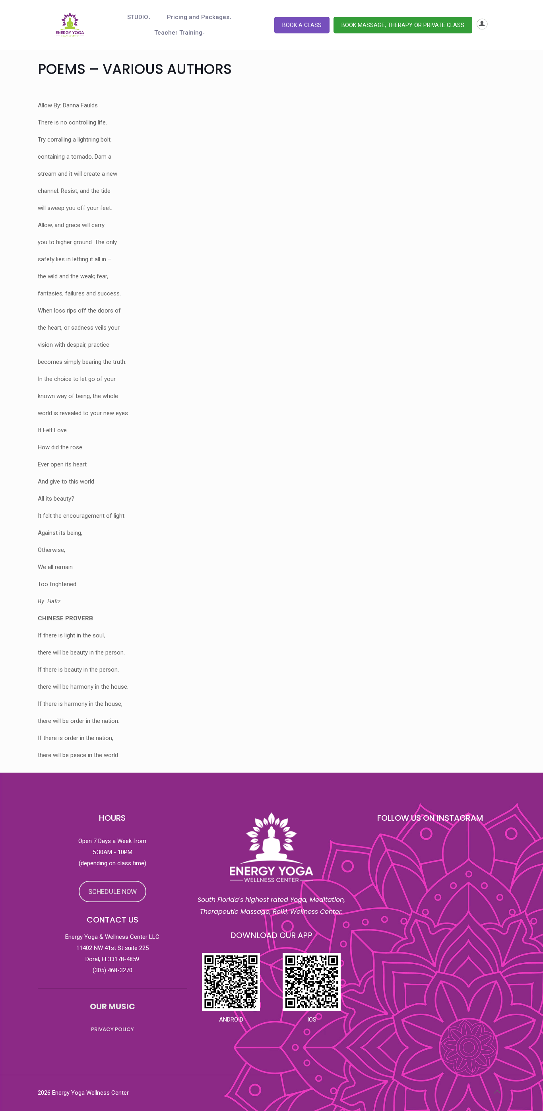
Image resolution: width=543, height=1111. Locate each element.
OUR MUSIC (112, 1006)
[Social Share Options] (363, 978)
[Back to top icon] (497, 1092)
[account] (482, 27)
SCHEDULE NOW (112, 891)
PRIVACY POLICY (112, 1029)
